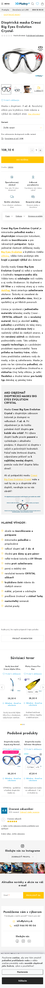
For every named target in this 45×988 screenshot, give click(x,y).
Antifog (5, 290)
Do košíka (22, 160)
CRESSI (10, 167)
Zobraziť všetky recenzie (29, 812)
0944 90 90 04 (37, 10)
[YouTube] (29, 941)
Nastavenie (22, 972)
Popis (8, 216)
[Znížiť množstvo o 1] (32, 150)
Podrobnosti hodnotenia (35, 36)
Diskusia (19, 216)
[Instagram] (23, 941)
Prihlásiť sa (33, 895)
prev (2, 687)
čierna (30, 692)
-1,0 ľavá (30, 767)
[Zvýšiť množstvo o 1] (40, 150)
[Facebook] (17, 941)
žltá (36, 692)
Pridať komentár (22, 638)
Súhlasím (22, 980)
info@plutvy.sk (25, 921)
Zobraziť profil (21, 856)
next (43, 687)
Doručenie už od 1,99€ (14, 138)
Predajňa (5, 10)
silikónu (5, 255)
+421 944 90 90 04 (25, 925)
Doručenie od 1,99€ (21, 10)
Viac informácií (34, 114)
